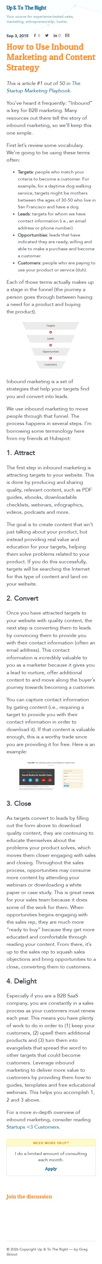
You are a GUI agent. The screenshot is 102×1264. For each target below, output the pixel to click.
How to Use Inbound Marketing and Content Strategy (51, 57)
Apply (51, 1168)
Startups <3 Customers (33, 1127)
